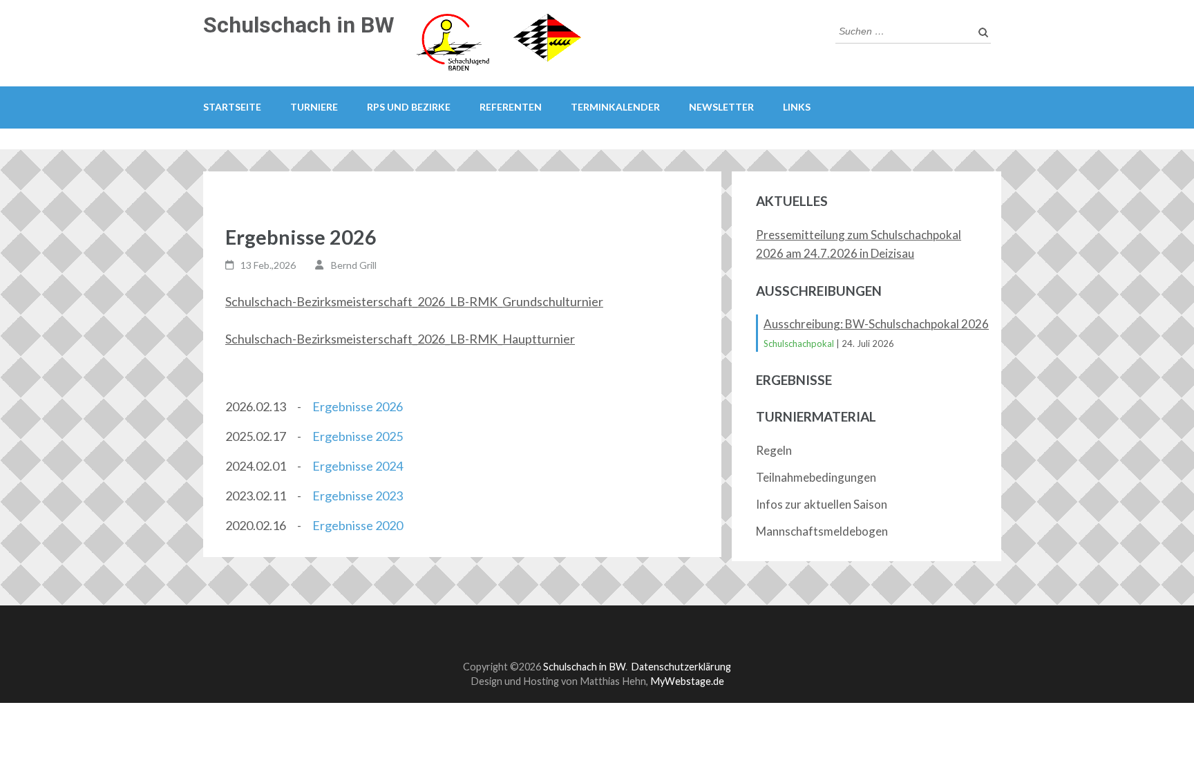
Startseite (232, 107)
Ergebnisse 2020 (357, 525)
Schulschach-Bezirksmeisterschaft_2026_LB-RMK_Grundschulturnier (414, 301)
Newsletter (721, 107)
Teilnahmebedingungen (816, 477)
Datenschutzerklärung (681, 666)
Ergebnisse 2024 (357, 465)
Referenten (511, 107)
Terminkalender (615, 107)
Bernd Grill (354, 265)
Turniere (314, 107)
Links (797, 107)
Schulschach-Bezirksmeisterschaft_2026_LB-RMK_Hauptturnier (400, 338)
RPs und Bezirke (409, 107)
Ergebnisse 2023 (357, 495)
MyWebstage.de (687, 681)
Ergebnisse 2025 (357, 436)
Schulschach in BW (299, 25)
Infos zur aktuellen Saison (821, 504)
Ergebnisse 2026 (357, 406)
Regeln (774, 450)
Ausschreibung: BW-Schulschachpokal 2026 (876, 324)
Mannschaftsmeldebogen (822, 531)
